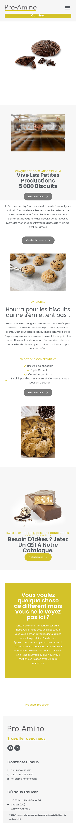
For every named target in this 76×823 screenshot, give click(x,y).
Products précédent (38, 705)
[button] (67, 8)
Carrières (38, 15)
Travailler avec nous (26, 738)
